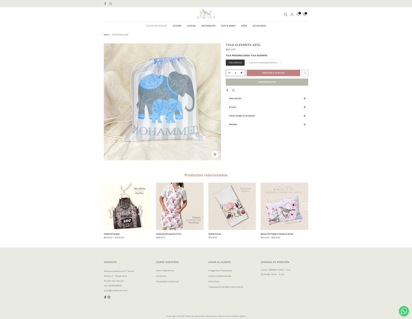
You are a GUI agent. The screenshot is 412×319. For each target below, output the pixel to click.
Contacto (161, 276)
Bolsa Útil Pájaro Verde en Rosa (277, 234)
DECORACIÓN (208, 25)
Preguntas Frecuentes (220, 270)
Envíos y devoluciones (219, 276)
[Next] (305, 206)
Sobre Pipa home (165, 270)
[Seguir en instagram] (110, 4)
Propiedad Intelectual (167, 281)
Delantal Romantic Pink (168, 234)
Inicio (106, 35)
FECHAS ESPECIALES (156, 25)
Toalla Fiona (214, 234)
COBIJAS (191, 25)
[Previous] (107, 206)
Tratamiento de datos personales (225, 287)
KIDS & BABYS (228, 25)
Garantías (213, 281)
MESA (244, 25)
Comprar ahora (267, 82)
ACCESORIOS (259, 25)
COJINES (177, 25)
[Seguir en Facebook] (105, 4)
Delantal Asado (112, 234)
